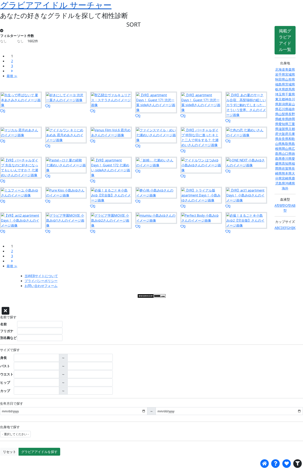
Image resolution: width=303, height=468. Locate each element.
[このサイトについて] (275, 463)
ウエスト (6, 374)
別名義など (8, 337)
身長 (3, 357)
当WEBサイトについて (41, 276)
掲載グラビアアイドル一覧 (285, 40)
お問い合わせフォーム (41, 285)
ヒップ (5, 382)
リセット (9, 451)
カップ (5, 390)
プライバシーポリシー (41, 281)
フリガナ (6, 331)
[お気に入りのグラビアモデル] (286, 463)
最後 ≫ (12, 76)
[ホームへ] (264, 463)
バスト (5, 366)
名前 (3, 324)
